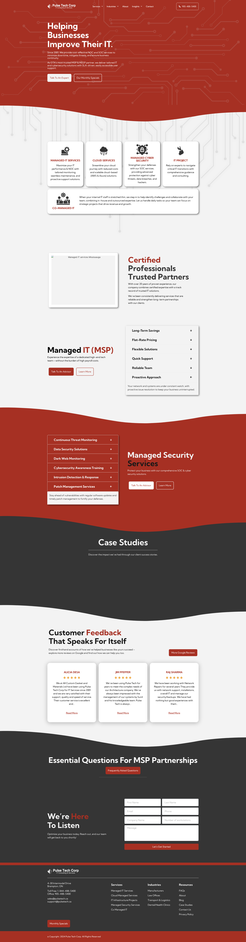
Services (96, 6)
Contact (149, 6)
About (125, 6)
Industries (111, 6)
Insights (135, 6)
